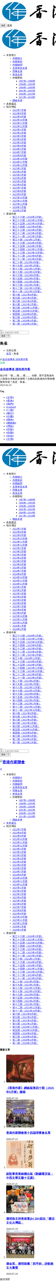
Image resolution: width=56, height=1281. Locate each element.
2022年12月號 (19, 126)
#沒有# (10, 436)
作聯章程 (17, 61)
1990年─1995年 (27, 84)
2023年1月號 (19, 129)
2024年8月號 (19, 155)
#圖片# (10, 413)
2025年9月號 (19, 194)
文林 (2, 362)
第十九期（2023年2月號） (26, 265)
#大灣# (10, 439)
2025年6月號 (19, 184)
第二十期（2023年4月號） (26, 262)
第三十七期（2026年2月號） (28, 217)
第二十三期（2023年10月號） (28, 252)
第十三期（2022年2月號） (26, 285)
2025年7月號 (19, 188)
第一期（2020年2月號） (25, 324)
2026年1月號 (19, 207)
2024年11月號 (19, 162)
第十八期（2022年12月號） (27, 269)
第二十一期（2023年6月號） (28, 259)
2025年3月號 (19, 175)
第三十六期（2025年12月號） (28, 220)
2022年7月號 (19, 110)
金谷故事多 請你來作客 (15, 369)
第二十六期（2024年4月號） (28, 243)
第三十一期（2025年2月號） (28, 236)
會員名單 (17, 74)
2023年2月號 (19, 133)
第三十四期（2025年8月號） (28, 226)
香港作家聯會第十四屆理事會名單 (28, 1132)
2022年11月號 (19, 123)
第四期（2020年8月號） (25, 314)
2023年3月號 (19, 136)
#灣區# (10, 426)
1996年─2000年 (27, 87)
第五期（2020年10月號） (26, 311)
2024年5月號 (19, 149)
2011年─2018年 (27, 97)
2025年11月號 (19, 201)
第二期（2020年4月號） (25, 320)
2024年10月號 (19, 158)
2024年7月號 (19, 152)
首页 (8, 353)
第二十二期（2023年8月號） (28, 256)
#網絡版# (11, 423)
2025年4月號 (19, 178)
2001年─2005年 (27, 90)
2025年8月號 (19, 191)
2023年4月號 (19, 139)
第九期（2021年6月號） (25, 298)
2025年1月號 (19, 168)
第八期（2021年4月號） (25, 301)
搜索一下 (5, 336)
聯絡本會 (17, 100)
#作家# (10, 429)
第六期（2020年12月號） (26, 307)
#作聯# (10, 432)
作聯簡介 (17, 58)
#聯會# (10, 419)
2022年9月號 (19, 116)
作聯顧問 (17, 65)
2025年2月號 (19, 171)
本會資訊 (11, 103)
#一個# (10, 410)
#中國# (10, 416)
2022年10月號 (19, 120)
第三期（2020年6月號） (25, 317)
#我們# (10, 404)
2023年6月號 (19, 145)
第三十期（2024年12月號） (27, 239)
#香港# (10, 400)
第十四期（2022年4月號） (26, 281)
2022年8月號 (19, 113)
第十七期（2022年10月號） (27, 272)
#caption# (11, 407)
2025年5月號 (19, 181)
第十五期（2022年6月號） (26, 278)
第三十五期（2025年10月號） (28, 223)
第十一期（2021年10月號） (27, 291)
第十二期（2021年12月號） (27, 288)
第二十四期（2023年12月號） (28, 249)
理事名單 (17, 71)
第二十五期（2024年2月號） (28, 246)
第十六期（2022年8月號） (26, 275)
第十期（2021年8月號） (25, 294)
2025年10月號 (19, 197)
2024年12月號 (19, 165)
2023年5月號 (19, 142)
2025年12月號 (19, 204)
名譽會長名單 (19, 68)
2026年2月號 (19, 210)
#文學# (10, 397)
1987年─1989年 (27, 81)
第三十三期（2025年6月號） (28, 230)
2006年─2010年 (27, 94)
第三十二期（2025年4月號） (28, 233)
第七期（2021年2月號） (25, 304)
